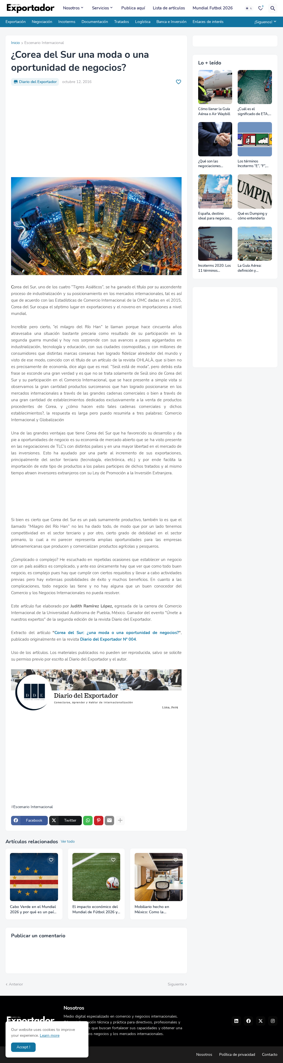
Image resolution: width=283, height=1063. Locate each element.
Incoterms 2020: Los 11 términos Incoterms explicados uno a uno (215, 268)
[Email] (109, 820)
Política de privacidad (237, 1054)
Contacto (269, 1054)
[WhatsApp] (88, 820)
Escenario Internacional (44, 43)
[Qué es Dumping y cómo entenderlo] (255, 191)
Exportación (16, 21)
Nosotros (71, 8)
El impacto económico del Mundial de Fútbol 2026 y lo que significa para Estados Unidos (95, 909)
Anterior (16, 984)
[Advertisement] (96, 131)
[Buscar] (272, 8)
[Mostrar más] (120, 820)
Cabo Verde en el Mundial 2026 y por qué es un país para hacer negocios (33, 909)
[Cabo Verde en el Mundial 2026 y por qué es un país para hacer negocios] (34, 877)
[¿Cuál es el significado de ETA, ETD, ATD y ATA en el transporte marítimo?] (255, 87)
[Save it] (178, 82)
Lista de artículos (169, 8)
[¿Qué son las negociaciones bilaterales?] (215, 139)
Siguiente (176, 984)
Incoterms (66, 21)
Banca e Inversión (171, 21)
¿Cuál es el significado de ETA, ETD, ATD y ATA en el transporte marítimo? (253, 112)
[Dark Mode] (249, 8)
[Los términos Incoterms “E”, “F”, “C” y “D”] (255, 139)
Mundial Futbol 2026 (213, 8)
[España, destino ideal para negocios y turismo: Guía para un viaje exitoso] (215, 191)
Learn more (49, 1035)
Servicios (100, 8)
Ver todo (68, 841)
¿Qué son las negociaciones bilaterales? (209, 164)
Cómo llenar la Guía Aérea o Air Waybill (214, 112)
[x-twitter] (260, 1021)
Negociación (42, 21)
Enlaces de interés (208, 21)
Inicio (15, 43)
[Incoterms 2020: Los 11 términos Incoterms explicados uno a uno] (215, 244)
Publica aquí (133, 8)
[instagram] (272, 1021)
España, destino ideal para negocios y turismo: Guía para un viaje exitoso (215, 216)
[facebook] (248, 1021)
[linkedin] (236, 1021)
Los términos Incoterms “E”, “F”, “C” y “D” (252, 164)
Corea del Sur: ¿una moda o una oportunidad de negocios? (116, 632)
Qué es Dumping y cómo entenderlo (252, 216)
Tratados (121, 21)
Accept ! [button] (23, 1047)
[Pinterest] (98, 820)
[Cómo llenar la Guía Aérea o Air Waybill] (215, 87)
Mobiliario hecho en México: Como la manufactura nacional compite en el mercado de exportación (158, 909)
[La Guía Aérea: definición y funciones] (255, 244)
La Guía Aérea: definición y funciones (249, 268)
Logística (142, 21)
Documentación (95, 21)
